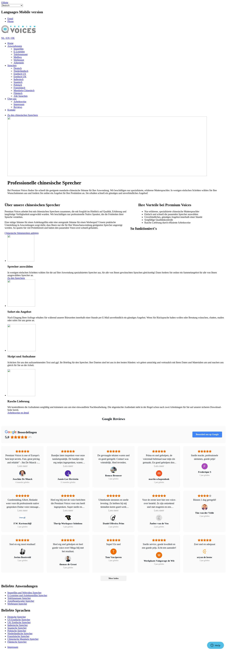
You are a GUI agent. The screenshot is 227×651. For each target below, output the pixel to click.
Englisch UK (20, 76)
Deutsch (18, 68)
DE (13, 38)
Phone (10, 21)
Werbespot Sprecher (17, 603)
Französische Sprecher (18, 636)
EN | (8, 38)
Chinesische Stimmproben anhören (22, 233)
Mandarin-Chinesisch (24, 90)
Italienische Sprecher (17, 625)
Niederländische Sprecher (19, 633)
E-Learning (19, 51)
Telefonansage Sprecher (19, 598)
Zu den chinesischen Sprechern (22, 115)
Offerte (4, 2)
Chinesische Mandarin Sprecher (22, 639)
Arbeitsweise (20, 101)
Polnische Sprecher (16, 630)
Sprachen (12, 65)
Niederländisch (21, 71)
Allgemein (19, 62)
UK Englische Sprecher (19, 622)
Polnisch (18, 85)
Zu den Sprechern (16, 278)
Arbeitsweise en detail (18, 412)
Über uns (11, 98)
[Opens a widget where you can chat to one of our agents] (215, 645)
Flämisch (18, 93)
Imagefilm (18, 48)
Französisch (19, 87)
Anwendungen (14, 46)
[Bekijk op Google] (22, 473)
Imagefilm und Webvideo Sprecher (24, 592)
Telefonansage (21, 54)
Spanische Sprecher (17, 628)
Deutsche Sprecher (16, 617)
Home (10, 43)
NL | (3, 38)
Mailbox (18, 57)
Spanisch (18, 82)
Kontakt (11, 110)
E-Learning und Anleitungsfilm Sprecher (27, 595)
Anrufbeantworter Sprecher (20, 601)
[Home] (23, 35)
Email (10, 18)
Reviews (18, 107)
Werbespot (19, 60)
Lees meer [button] (22, 466)
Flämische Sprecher (17, 642)
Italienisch (18, 79)
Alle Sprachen (20, 96)
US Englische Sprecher (18, 619)
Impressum (19, 104)
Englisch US (20, 73)
